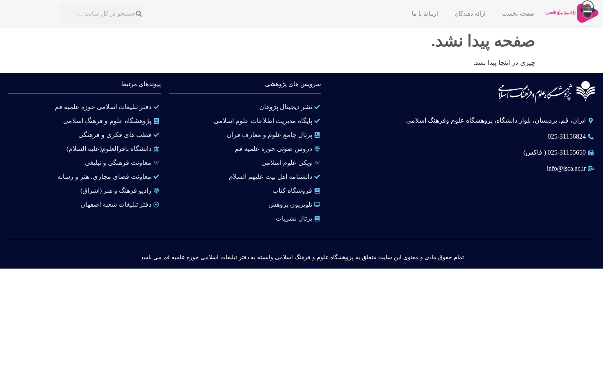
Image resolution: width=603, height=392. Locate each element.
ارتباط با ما (425, 14)
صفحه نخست (518, 14)
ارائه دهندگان (470, 14)
